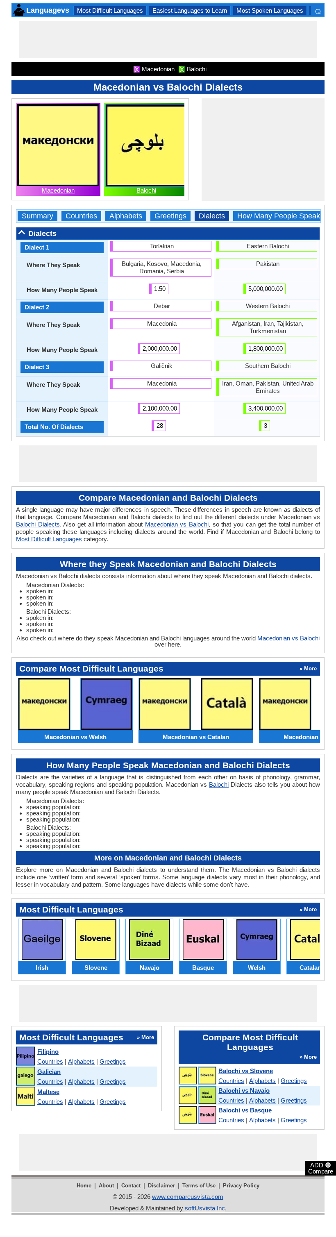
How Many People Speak (278, 216)
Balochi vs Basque (245, 1110)
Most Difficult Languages (110, 10)
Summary (37, 216)
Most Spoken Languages (269, 10)
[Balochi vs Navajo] (197, 1095)
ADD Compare (320, 1168)
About (106, 1186)
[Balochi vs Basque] (197, 1115)
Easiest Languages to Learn (189, 10)
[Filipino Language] (25, 1056)
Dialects (212, 216)
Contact (131, 1186)
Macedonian (58, 190)
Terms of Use (199, 1186)
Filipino (48, 1051)
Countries (81, 216)
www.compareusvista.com (187, 1196)
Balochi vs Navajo (244, 1090)
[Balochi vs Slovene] (197, 1076)
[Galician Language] (25, 1077)
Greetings (170, 216)
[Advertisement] (168, 39)
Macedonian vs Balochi (177, 524)
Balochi (146, 190)
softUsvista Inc (205, 1208)
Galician (49, 1071)
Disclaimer (161, 1186)
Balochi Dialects (38, 524)
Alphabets (125, 216)
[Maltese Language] (25, 1097)
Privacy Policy (241, 1186)
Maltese (48, 1091)
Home (84, 1186)
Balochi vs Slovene (245, 1070)
